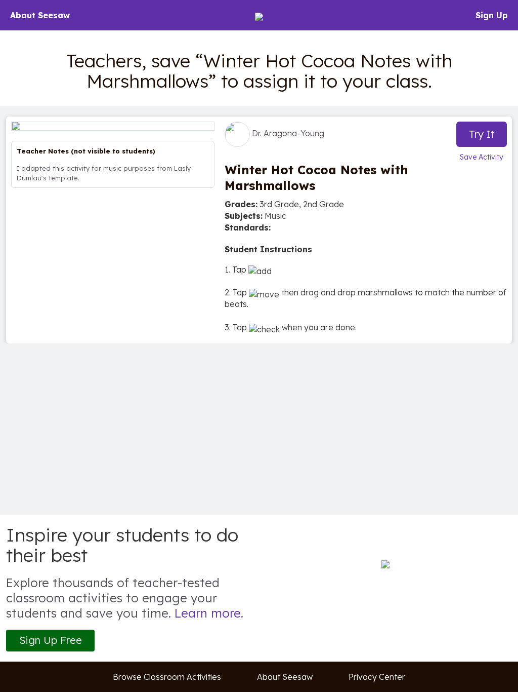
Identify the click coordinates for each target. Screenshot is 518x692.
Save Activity (481, 157)
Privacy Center (377, 677)
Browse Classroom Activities (167, 677)
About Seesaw (40, 15)
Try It (482, 134)
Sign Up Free (50, 640)
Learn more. (209, 613)
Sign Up (492, 15)
